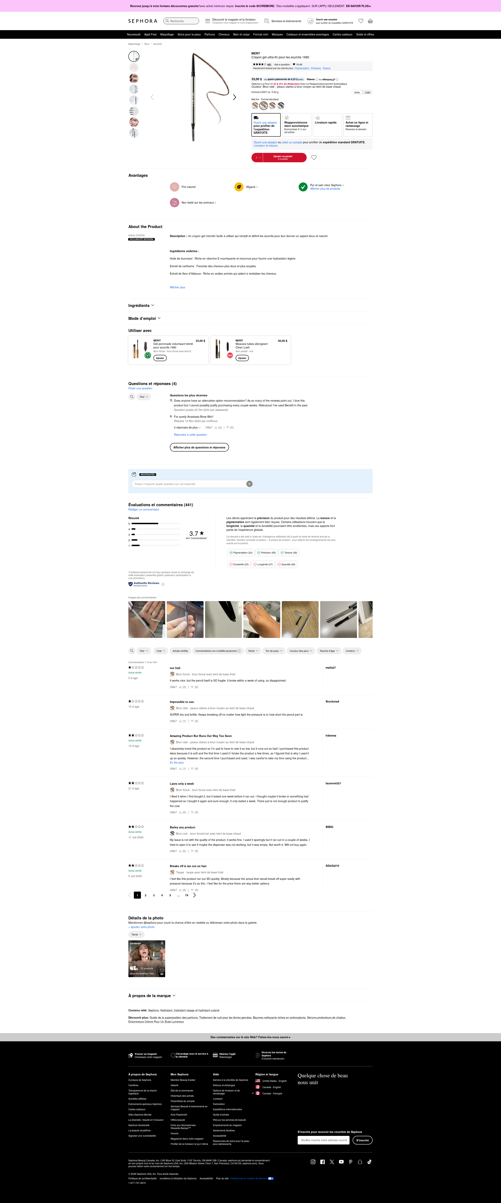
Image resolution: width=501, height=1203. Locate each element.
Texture (327, 68)
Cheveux (224, 34)
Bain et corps (241, 34)
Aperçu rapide (141, 358)
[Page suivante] (194, 895)
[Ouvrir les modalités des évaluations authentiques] (163, 584)
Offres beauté (178, 1119)
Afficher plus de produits (325, 188)
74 (186, 895)
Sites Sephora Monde (139, 1114)
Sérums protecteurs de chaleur (326, 1017)
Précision (316, 68)
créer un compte (292, 142)
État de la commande (182, 1090)
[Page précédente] (129, 895)
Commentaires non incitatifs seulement (216, 650)
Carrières (133, 1085)
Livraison (218, 1098)
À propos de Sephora (139, 1079)
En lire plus (177, 762)
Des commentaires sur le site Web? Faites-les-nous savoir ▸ (250, 1037)
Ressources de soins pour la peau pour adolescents (231, 1142)
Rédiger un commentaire (143, 509)
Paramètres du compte (183, 1101)
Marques (277, 34)
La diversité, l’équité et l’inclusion (146, 1119)
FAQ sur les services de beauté (229, 1119)
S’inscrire (362, 1140)
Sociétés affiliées (137, 1098)
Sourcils (157, 43)
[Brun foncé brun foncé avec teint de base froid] (272, 105)
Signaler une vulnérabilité (142, 1135)
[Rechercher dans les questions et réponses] (131, 396)
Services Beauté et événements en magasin (189, 1108)
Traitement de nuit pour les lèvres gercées (225, 1017)
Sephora (153, 1010)
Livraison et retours (266, 145)
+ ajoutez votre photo (141, 927)
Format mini (260, 34)
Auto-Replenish (179, 1114)
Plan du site (222, 1178)
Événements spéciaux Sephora (145, 1104)
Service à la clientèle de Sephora (230, 1079)
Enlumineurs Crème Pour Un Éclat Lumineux (156, 1022)
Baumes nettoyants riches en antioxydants (279, 1017)
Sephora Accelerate (139, 1125)
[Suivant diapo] (234, 97)
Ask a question (282, 64)
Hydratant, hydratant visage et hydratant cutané (189, 1010)
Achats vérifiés (180, 650)
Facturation (219, 1104)
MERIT (255, 53)
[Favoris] (361, 21)
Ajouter (160, 358)
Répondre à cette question (190, 434)
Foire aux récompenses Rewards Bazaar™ (183, 1126)
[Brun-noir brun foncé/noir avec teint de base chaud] (281, 105)
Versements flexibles (224, 1130)
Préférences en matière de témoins (248, 1178)
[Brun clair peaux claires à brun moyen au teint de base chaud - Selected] (263, 105)
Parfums (210, 34)
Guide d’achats (221, 1114)
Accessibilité (219, 1135)
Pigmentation (302, 68)
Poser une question (140, 388)
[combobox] (181, 21)
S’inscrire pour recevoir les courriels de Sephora (330, 1132)
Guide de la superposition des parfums (174, 1017)
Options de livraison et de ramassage (226, 1092)
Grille (357, 92)
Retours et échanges (224, 1085)
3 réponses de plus (186, 427)
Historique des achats (182, 1095)
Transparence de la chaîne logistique (142, 1092)
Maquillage (167, 34)
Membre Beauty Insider (183, 1079)
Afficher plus (177, 287)
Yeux (146, 43)
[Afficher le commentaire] (146, 619)
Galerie (174, 1085)
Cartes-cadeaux (342, 34)
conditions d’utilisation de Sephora (178, 1178)
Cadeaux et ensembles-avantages (308, 34)
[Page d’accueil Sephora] (142, 21)
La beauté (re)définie (139, 1130)
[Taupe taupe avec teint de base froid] (255, 105)
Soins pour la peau (189, 34)
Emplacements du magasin (227, 1125)
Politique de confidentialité (142, 1178)
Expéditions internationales (227, 1109)
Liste (367, 92)
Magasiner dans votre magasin (187, 1138)
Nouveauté (134, 34)
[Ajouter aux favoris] (314, 157)
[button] (317, 79)
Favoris (174, 1133)
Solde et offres (365, 34)
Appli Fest (150, 34)
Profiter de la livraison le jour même (189, 1143)
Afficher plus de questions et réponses (199, 447)
